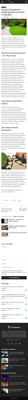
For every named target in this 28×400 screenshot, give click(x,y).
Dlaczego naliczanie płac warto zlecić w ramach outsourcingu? (6, 210)
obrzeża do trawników (21, 69)
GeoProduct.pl (4, 109)
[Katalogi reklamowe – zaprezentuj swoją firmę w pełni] (4, 360)
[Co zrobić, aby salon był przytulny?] (4, 234)
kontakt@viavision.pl (17, 339)
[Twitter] (15, 343)
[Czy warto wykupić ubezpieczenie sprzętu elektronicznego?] (4, 391)
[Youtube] (19, 343)
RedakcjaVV (6, 16)
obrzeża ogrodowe (13, 59)
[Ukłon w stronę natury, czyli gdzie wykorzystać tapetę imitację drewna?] (4, 384)
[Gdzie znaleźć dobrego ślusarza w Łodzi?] (4, 367)
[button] (2, 2)
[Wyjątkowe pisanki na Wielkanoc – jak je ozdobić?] (4, 227)
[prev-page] (13, 239)
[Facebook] (8, 343)
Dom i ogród (10, 5)
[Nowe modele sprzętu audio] (4, 377)
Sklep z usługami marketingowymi (23, 209)
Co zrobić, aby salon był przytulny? (18, 232)
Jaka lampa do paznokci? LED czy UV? (12, 302)
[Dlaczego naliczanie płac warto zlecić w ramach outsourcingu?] (4, 354)
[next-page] (15, 239)
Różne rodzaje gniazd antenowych (11, 308)
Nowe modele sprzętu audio (15, 376)
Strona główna (4, 5)
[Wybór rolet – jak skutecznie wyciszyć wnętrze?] (4, 221)
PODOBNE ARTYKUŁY (6, 216)
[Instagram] (12, 343)
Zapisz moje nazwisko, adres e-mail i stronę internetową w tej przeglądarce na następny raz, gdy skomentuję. (13, 272)
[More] (19, 200)
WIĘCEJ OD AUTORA (19, 216)
